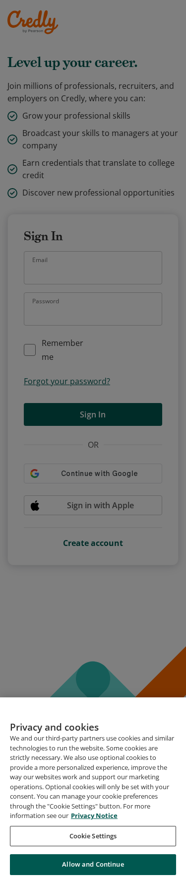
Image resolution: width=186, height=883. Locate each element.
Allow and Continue (93, 864)
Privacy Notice (94, 815)
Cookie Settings (93, 835)
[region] (93, 790)
